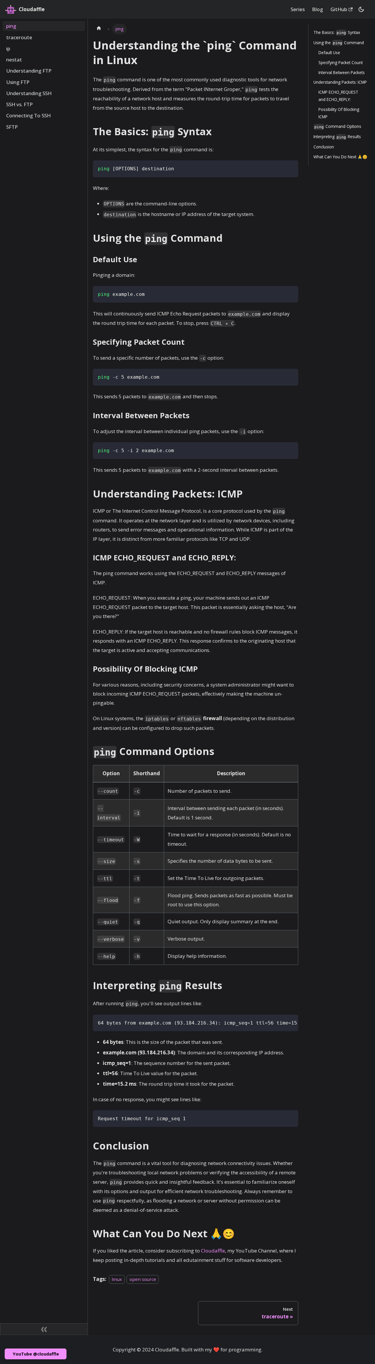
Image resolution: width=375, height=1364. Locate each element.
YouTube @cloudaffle (36, 1354)
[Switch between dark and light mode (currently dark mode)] (361, 9)
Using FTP (18, 82)
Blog (317, 9)
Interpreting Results (337, 136)
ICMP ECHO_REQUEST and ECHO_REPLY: (338, 95)
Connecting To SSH (28, 115)
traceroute (19, 37)
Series (298, 9)
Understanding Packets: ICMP (340, 82)
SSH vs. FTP (19, 104)
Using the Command (338, 42)
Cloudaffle (213, 1250)
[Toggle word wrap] (279, 1022)
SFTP (12, 126)
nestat (14, 59)
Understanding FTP (29, 71)
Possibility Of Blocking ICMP (338, 113)
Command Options (338, 126)
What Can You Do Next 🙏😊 (340, 156)
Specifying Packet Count (340, 62)
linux (117, 1279)
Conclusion (323, 147)
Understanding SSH (29, 93)
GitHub (338, 9)
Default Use (329, 52)
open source (142, 1279)
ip (8, 48)
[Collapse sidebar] (44, 1329)
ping (11, 26)
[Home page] (99, 29)
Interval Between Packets (341, 72)
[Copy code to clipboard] (291, 168)
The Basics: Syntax (336, 32)
